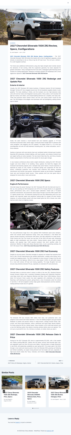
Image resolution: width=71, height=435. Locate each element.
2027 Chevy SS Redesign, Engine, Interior (19, 362)
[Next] (67, 391)
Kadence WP (50, 430)
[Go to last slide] (4, 391)
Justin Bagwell (15, 52)
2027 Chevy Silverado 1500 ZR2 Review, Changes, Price (58, 395)
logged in (17, 422)
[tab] (32, 408)
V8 (13, 189)
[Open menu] (68, 3)
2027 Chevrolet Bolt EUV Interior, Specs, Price (50, 362)
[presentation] (12, 382)
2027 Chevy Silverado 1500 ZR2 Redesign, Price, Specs (11, 395)
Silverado (12, 43)
